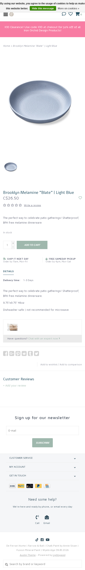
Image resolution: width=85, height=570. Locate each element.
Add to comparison (71, 364)
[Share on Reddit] (24, 353)
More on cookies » (68, 8)
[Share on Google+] (11, 353)
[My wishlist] (70, 14)
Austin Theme (28, 555)
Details (8, 271)
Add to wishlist (48, 364)
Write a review (32, 205)
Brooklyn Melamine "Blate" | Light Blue (35, 45)
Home (6, 45)
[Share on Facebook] (5, 353)
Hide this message (43, 8)
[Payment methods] (13, 485)
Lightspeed (59, 555)
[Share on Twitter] (36, 353)
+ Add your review (14, 385)
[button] (64, 14)
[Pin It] (17, 353)
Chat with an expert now (43, 338)
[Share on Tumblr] (30, 353)
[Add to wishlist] (80, 198)
